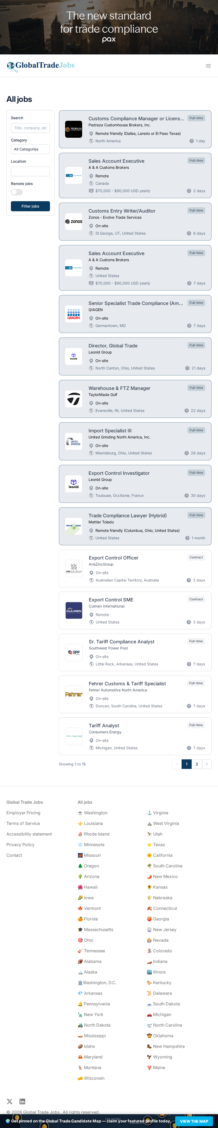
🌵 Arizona (88, 876)
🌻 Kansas (157, 887)
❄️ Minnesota (91, 844)
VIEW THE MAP (194, 1121)
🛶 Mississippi (92, 1035)
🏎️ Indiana (157, 961)
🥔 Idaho (86, 1046)
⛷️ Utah (154, 834)
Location (18, 161)
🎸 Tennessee (91, 950)
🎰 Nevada (158, 940)
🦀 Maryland (90, 1057)
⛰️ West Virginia (163, 823)
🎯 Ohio (85, 940)
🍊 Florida (88, 919)
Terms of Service (23, 823)
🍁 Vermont (89, 908)
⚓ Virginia (157, 812)
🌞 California (160, 855)
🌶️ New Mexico (162, 876)
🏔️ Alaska (87, 972)
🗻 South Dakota (163, 1003)
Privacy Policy (20, 844)
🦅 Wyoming (159, 1057)
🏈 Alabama (90, 961)
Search (17, 117)
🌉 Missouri (89, 855)
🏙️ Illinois (156, 972)
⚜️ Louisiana (90, 823)
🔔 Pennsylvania (94, 1003)
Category (19, 140)
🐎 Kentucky (159, 982)
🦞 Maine (156, 1067)
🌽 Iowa (86, 897)
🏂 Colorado (159, 950)
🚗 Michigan (159, 1014)
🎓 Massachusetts (95, 929)
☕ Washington (92, 812)
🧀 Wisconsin (91, 1078)
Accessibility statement (29, 834)
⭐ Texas (156, 844)
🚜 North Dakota (94, 1025)
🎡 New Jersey (162, 929)
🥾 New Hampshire (166, 1046)
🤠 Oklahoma (160, 1035)
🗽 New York (90, 1014)
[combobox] (30, 171)
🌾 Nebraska (159, 897)
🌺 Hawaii (88, 887)
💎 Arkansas (90, 993)
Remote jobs (22, 183)
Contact (14, 855)
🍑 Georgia (158, 919)
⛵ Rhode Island (94, 834)
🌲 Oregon (88, 865)
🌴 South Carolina (164, 865)
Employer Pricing (23, 812)
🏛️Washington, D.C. (97, 982)
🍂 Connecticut (162, 908)
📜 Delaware (159, 993)
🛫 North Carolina (164, 1025)
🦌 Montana (89, 1067)
